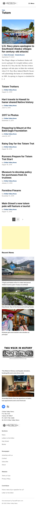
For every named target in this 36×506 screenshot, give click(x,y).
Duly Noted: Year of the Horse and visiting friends (18, 307)
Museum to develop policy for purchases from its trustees (17, 175)
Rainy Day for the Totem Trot (18, 143)
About (4, 464)
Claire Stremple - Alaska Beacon (14, 55)
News (3, 435)
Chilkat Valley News (10, 90)
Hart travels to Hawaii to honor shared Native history (18, 101)
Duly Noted (5, 441)
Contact (4, 458)
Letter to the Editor (8, 493)
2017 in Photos (10, 115)
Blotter (4, 444)
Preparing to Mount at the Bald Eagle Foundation (16, 129)
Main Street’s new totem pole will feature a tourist (16, 205)
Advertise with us (7, 455)
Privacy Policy (6, 479)
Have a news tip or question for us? (13, 489)
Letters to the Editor (8, 438)
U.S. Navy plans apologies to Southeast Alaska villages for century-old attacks (18, 49)
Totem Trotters (10, 86)
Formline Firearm (11, 190)
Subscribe (5, 461)
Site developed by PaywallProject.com (12, 500)
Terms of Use (6, 475)
